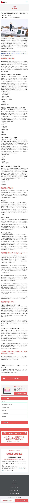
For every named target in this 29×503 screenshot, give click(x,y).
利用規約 (14, 480)
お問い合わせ (23, 500)
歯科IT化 (4, 410)
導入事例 (4, 416)
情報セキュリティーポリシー (14, 490)
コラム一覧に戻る (15, 378)
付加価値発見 (5, 413)
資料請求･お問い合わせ (15, 433)
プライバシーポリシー (14, 487)
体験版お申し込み (7, 500)
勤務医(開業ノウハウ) (7, 404)
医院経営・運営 (5, 407)
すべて (3, 401)
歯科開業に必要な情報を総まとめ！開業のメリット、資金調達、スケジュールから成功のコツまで (14, 53)
